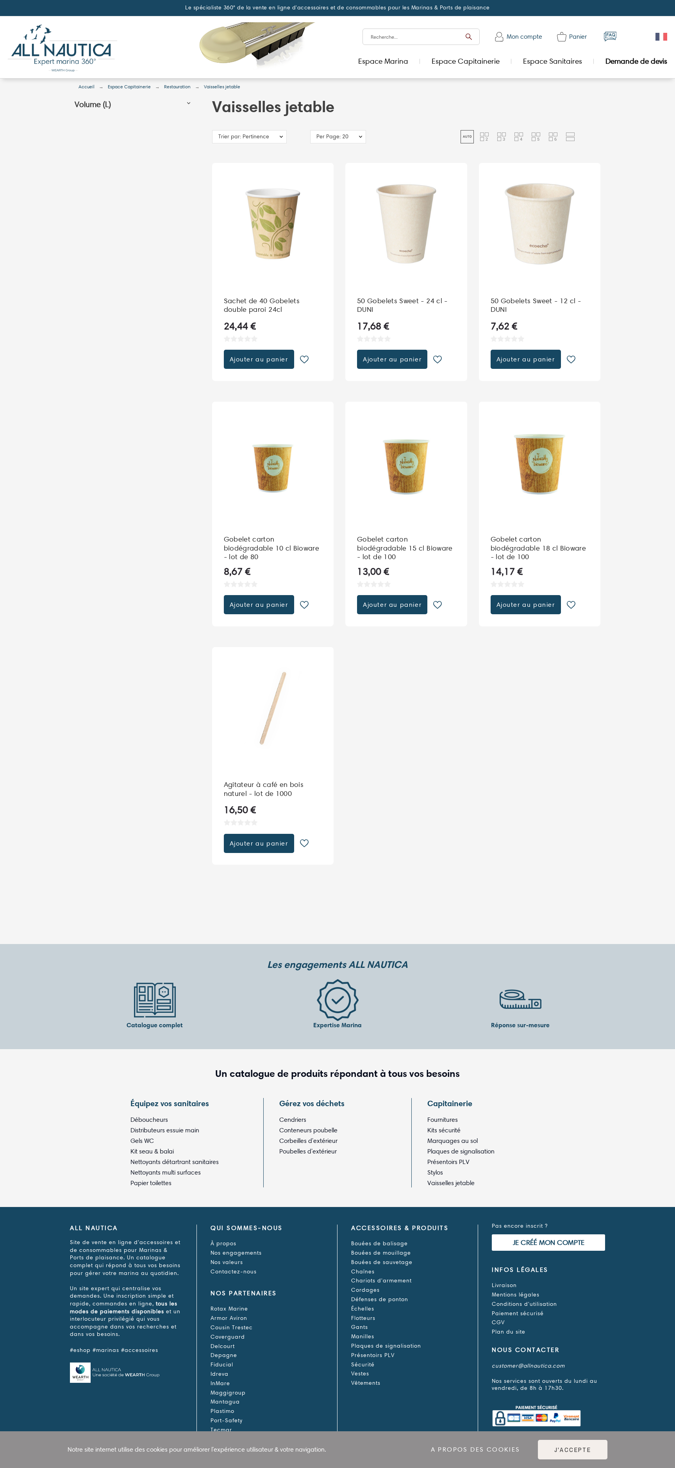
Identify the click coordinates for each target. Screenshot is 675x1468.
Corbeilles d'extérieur (308, 1140)
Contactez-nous (234, 1271)
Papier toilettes (150, 1183)
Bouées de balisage (379, 1243)
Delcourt (223, 1346)
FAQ (610, 36)
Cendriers (292, 1119)
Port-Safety (227, 1420)
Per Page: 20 (332, 136)
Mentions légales (515, 1294)
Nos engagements (236, 1253)
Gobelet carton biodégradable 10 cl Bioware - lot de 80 (272, 548)
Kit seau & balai (152, 1151)
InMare (220, 1383)
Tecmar (221, 1430)
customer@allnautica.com (528, 1366)
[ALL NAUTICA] (62, 49)
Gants (359, 1327)
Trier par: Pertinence (243, 136)
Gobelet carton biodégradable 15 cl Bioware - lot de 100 (405, 548)
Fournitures (442, 1119)
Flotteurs (363, 1318)
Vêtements (365, 1383)
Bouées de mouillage (381, 1253)
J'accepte (572, 1449)
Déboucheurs (149, 1119)
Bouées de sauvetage (381, 1262)
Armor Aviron (229, 1318)
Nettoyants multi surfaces (165, 1172)
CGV (498, 1322)
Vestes (360, 1373)
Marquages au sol (452, 1140)
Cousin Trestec (232, 1327)
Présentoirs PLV (448, 1162)
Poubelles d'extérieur (308, 1151)
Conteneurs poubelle (308, 1130)
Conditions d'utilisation (524, 1304)
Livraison (504, 1285)
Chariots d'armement (381, 1280)
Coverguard (228, 1337)
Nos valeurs (227, 1262)
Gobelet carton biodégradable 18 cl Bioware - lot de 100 (538, 548)
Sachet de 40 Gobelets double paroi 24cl (262, 305)
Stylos (435, 1172)
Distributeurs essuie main (164, 1130)
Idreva (220, 1374)
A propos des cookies (475, 1449)
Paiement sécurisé (518, 1313)
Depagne (224, 1355)
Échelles (362, 1308)
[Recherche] (469, 37)
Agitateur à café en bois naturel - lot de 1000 (264, 789)
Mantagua (225, 1401)
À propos (223, 1243)
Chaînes (363, 1271)
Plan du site (508, 1332)
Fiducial (222, 1364)
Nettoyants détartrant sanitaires (174, 1162)
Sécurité (363, 1364)
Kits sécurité (444, 1130)
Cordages (365, 1290)
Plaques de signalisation (461, 1151)
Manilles (362, 1336)
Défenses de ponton (379, 1299)
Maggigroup (228, 1392)
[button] (189, 104)
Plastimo (222, 1411)
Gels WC (142, 1140)
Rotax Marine (229, 1308)
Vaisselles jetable (451, 1183)
